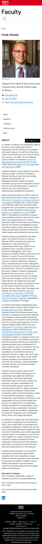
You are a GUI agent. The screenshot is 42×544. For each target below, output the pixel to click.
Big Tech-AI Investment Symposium (19, 297)
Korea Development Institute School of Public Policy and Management (20, 332)
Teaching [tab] (7, 124)
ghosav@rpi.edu (11, 95)
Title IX (33, 522)
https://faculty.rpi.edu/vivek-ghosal (19, 102)
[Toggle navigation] (4, 18)
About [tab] (5, 115)
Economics (6, 79)
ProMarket (6, 301)
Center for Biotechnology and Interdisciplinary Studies (19, 160)
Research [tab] (7, 119)
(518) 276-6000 (21, 516)
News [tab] (5, 133)
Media (14, 522)
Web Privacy (23, 522)
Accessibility (21, 526)
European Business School (12, 310)
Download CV (33, 141)
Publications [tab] (9, 128)
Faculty (11, 11)
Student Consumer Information (21, 524)
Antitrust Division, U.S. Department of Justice (19, 211)
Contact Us (21, 518)
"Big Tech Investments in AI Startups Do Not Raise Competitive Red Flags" (18, 293)
